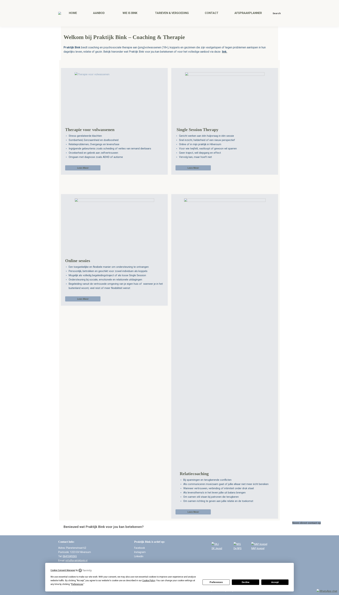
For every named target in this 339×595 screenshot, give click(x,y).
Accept (275, 582)
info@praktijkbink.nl (76, 560)
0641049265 (70, 556)
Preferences (216, 582)
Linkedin (138, 556)
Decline (245, 582)
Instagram (140, 552)
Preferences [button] (77, 584)
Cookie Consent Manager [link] (62, 570)
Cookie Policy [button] (148, 580)
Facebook (139, 547)
